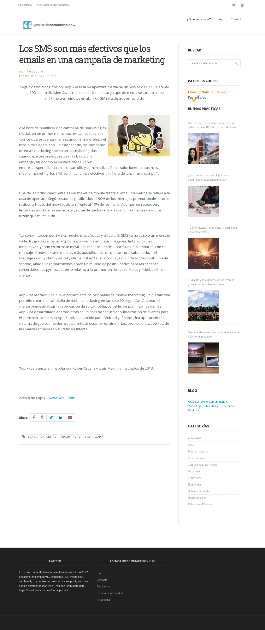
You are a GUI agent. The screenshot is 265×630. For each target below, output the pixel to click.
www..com (62, 397)
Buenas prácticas (198, 451)
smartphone (70, 437)
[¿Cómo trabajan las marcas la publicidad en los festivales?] (204, 253)
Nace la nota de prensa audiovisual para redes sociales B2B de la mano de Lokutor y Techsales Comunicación (213, 126)
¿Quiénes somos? (199, 19)
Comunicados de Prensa (39, 76)
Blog (221, 19)
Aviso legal (103, 599)
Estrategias (195, 484)
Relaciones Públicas (200, 504)
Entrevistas (195, 478)
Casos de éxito (197, 458)
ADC (191, 444)
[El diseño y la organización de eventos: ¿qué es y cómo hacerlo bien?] (204, 306)
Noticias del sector (199, 491)
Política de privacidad (110, 593)
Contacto (236, 19)
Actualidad (194, 438)
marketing (49, 437)
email (32, 437)
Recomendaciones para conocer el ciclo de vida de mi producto (214, 334)
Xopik (99, 437)
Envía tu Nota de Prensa (206, 92)
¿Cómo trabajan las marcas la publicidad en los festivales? (212, 230)
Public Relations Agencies (53, 5)
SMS (88, 437)
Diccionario (25, 5)
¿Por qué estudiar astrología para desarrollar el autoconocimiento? (208, 177)
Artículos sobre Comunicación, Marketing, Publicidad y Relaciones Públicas (211, 406)
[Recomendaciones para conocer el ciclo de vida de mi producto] (204, 358)
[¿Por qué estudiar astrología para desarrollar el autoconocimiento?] (204, 201)
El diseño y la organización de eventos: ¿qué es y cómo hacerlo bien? (211, 282)
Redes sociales (197, 497)
